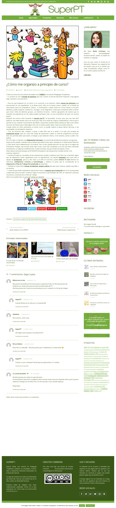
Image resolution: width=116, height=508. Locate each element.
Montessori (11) (105, 380)
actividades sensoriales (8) (89, 349)
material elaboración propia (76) (96, 376)
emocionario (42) (102, 365)
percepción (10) (103, 384)
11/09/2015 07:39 (27, 329)
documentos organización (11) (96, 360)
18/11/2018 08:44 (34, 374)
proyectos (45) (100, 386)
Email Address (88, 156)
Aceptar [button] (82, 505)
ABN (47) (87, 347)
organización (48, 90)
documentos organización (21, 219)
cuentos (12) (104, 358)
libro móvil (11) (90, 373)
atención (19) (87, 352)
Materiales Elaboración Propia (35, 90)
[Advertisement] (97, 107)
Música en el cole (19, 280)
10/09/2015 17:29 (27, 299)
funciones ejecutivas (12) (91, 369)
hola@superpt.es (12, 491)
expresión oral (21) (89, 367)
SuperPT (20, 90)
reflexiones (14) (97, 389)
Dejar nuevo (29, 274)
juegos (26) (95, 371)
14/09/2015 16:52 (27, 359)
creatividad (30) (96, 358)
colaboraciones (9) (98, 356)
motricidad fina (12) (88, 382)
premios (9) (86, 386)
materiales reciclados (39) (93, 379)
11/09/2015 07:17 (25, 314)
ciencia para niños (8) (103, 354)
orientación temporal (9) (89, 384)
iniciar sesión (14, 397)
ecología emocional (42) (92, 363)
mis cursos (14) (98, 380)
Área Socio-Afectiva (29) (102, 350)
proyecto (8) (91, 386)
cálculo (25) (103, 352)
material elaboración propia (38, 219)
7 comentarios (60, 90)
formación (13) (98, 367)
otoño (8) (97, 384)
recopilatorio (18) (88, 389)
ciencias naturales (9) (88, 356)
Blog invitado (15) (95, 352)
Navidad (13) (96, 382)
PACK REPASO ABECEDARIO (98, 266)
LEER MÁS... (88, 75)
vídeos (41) (98, 391)
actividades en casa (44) (99, 347)
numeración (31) (104, 382)
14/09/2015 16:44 (28, 344)
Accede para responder (19, 292)
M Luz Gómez (17, 344)
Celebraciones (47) (91, 354)
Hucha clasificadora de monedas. (67, 259)
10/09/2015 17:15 (31, 280)
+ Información (90, 505)
